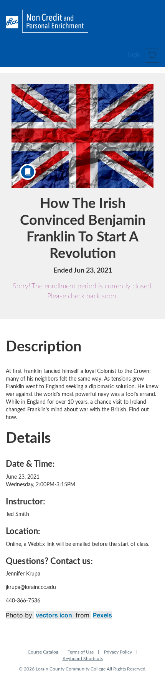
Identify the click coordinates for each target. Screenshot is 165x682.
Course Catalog (43, 652)
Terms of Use (81, 652)
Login (134, 55)
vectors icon (54, 615)
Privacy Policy (118, 652)
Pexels (102, 615)
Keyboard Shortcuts (83, 658)
